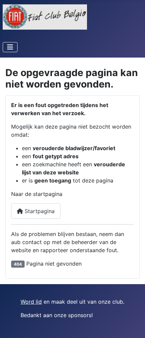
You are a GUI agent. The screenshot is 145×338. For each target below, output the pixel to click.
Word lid (31, 301)
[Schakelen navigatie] (10, 47)
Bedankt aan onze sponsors (56, 315)
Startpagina (39, 211)
